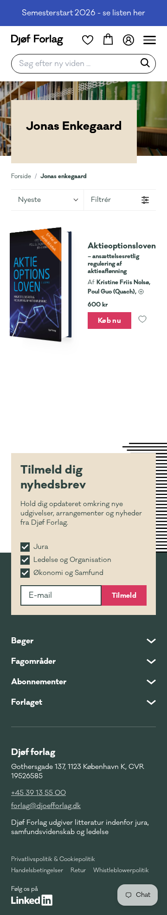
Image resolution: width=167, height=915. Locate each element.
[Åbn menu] (149, 40)
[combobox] (76, 63)
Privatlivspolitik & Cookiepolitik (53, 859)
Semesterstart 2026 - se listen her (83, 13)
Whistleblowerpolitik (121, 870)
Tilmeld (124, 595)
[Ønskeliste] (87, 40)
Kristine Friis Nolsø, (123, 282)
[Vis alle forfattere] (141, 291)
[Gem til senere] (142, 320)
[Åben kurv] (108, 40)
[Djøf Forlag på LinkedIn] (31, 900)
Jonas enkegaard (63, 176)
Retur (78, 870)
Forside (21, 176)
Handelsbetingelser (37, 870)
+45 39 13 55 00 (38, 792)
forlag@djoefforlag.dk (46, 805)
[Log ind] (128, 40)
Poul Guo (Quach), (112, 291)
